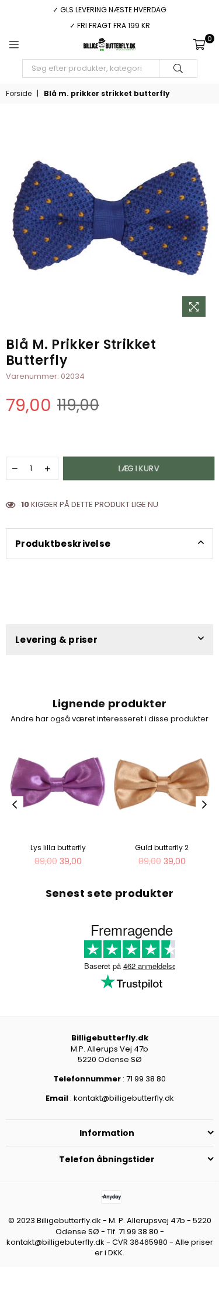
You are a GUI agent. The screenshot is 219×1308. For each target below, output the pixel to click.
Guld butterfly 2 (162, 847)
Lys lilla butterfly (58, 847)
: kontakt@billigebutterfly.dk (121, 1098)
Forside (19, 93)
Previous (14, 805)
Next (204, 805)
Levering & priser (56, 640)
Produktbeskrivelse (62, 543)
